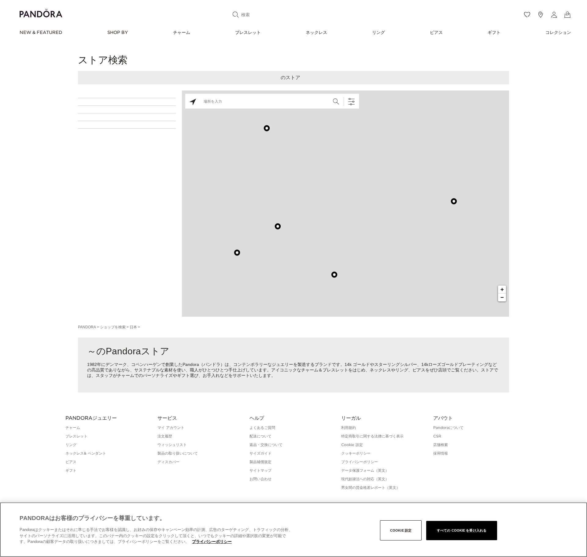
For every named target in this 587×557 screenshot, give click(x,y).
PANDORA (87, 327)
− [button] (502, 297)
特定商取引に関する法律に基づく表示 (372, 436)
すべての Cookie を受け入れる (461, 530)
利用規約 (348, 427)
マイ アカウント (170, 427)
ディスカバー (168, 461)
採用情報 (440, 453)
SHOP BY (117, 32)
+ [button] (502, 289)
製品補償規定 (260, 461)
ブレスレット (248, 32)
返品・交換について (265, 444)
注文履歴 (164, 436)
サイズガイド (260, 453)
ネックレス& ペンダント (85, 453)
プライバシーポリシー (359, 461)
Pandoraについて (448, 427)
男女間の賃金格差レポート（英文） (370, 487)
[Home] (41, 12)
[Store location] (540, 14)
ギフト (494, 32)
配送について (260, 436)
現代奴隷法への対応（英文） (365, 479)
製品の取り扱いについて (177, 453)
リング (378, 32)
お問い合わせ (260, 479)
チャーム (181, 32)
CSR (437, 436)
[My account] (554, 14)
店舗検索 (440, 444)
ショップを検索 (113, 327)
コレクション (558, 32)
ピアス (436, 32)
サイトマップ (260, 470)
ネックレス (316, 32)
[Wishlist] (527, 14)
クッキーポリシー (356, 453)
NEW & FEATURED (41, 32)
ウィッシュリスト (172, 444)
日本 (133, 327)
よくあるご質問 (262, 427)
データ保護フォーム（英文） (365, 470)
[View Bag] (567, 14)
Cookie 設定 (401, 530)
